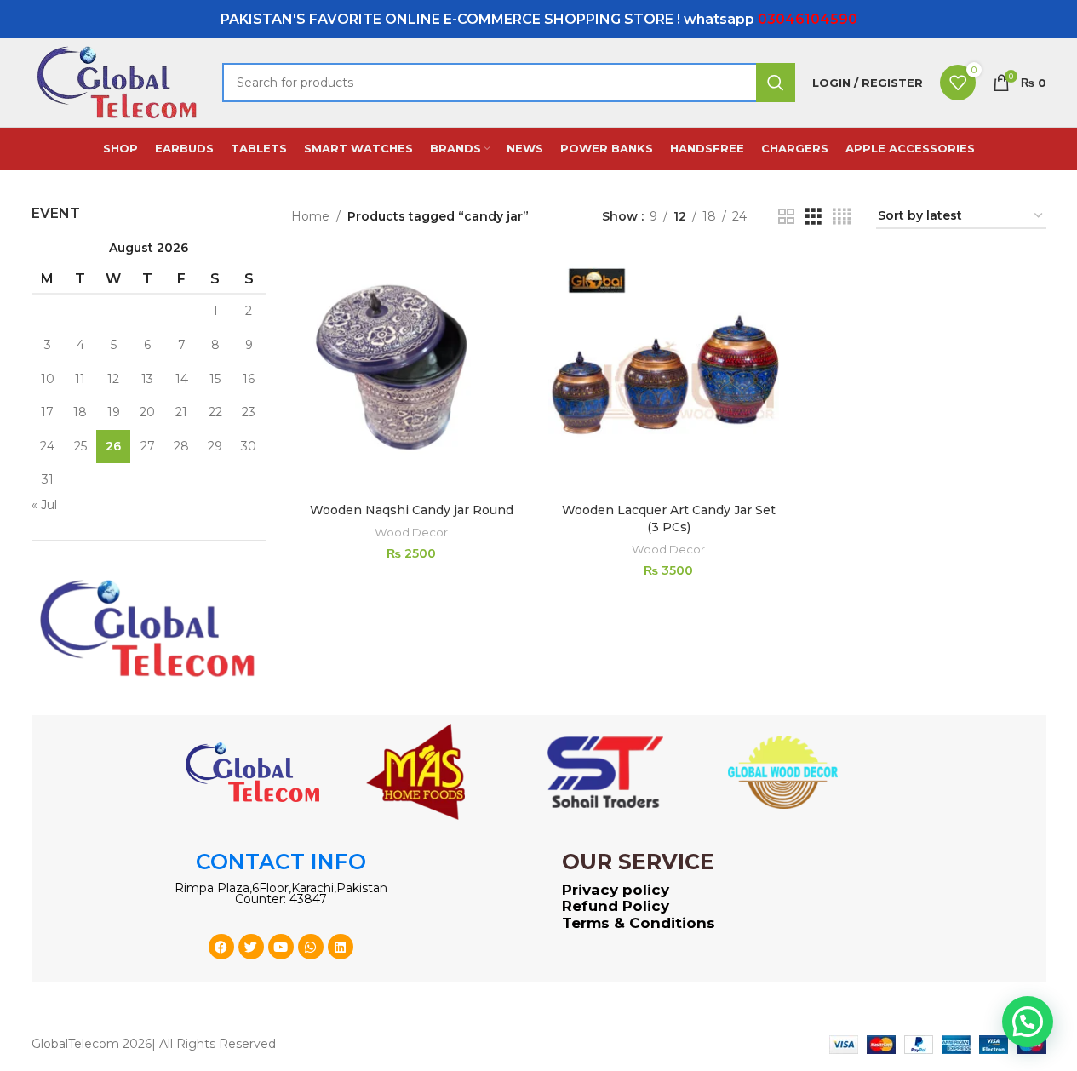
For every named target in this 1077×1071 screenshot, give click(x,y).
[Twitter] (251, 946)
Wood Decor (411, 532)
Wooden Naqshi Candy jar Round (411, 510)
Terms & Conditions (638, 922)
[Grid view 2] (786, 216)
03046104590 (807, 19)
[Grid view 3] (813, 216)
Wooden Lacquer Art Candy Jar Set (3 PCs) (669, 518)
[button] (1027, 1021)
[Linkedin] (340, 946)
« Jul (44, 505)
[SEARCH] (775, 82)
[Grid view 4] (842, 216)
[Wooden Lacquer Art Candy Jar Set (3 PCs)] (668, 375)
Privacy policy (615, 889)
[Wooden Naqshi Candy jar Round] (411, 375)
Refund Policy (615, 905)
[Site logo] (118, 81)
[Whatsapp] (311, 946)
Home (310, 216)
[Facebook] (221, 946)
